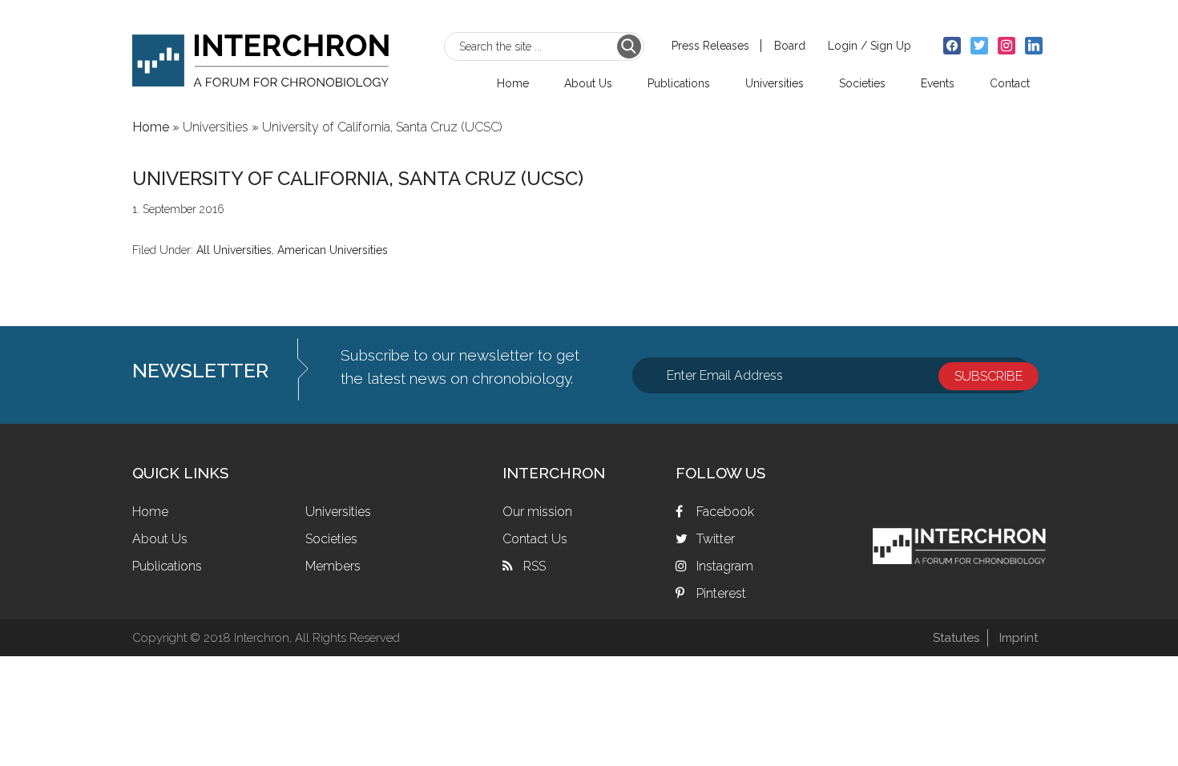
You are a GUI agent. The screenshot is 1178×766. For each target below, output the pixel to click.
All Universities (234, 250)
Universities (338, 511)
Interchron (260, 53)
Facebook (725, 511)
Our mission (537, 511)
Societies (331, 538)
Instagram (724, 566)
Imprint (1018, 638)
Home (150, 511)
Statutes (956, 638)
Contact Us (534, 538)
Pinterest (721, 593)
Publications (167, 566)
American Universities (332, 250)
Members (333, 566)
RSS (534, 566)
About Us (160, 538)
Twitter (715, 538)
